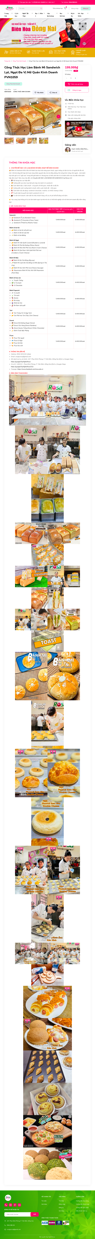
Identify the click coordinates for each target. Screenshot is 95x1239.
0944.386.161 (11, 1225)
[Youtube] (19, 1205)
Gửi (34, 1214)
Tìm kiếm (44, 1201)
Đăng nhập (74, 8)
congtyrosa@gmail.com (14, 1229)
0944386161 (73, 2)
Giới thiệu (44, 1204)
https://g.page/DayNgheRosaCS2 (22, 367)
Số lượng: (68, 74)
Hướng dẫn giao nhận (82, 1207)
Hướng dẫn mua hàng (82, 1201)
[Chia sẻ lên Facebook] (52, 96)
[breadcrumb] (47, 33)
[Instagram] (10, 1205)
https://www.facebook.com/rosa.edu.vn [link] (30, 369)
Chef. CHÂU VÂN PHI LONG (80, 149)
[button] (58, 116)
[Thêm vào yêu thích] (38, 92)
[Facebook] (15, 1205)
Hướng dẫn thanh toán (82, 1204)
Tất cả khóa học (58, 8)
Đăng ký (85, 8)
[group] (32, 116)
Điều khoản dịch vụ (81, 1211)
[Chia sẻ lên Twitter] (55, 96)
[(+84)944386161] (6, 1205)
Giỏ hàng (61, 1211)
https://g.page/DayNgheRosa (20, 362)
